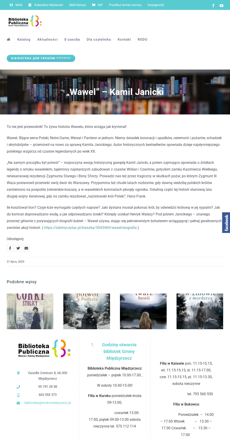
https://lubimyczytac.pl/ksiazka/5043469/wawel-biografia (90, 228)
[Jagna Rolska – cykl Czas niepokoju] (30, 311)
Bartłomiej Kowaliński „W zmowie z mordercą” (193, 311)
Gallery (38, 311)
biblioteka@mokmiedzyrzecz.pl (47, 403)
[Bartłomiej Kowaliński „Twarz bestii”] (143, 311)
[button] (10, 311)
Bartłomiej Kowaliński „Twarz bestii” (136, 311)
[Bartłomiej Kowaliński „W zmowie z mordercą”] (200, 311)
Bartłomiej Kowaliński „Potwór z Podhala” (79, 311)
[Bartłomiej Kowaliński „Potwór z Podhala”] (86, 311)
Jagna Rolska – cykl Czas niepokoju (23, 311)
